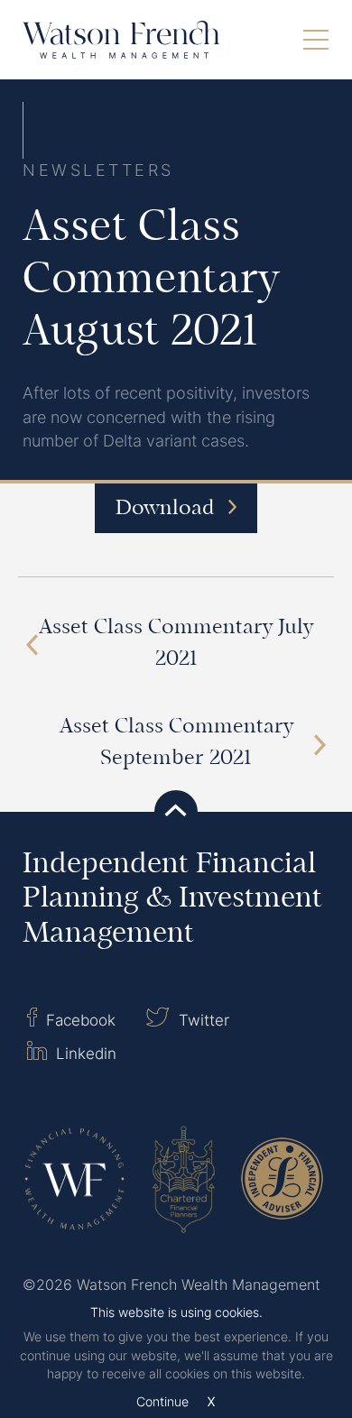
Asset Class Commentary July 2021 (176, 644)
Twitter (201, 1019)
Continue (162, 1402)
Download (168, 509)
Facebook (79, 1019)
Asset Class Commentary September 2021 (176, 743)
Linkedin (83, 1053)
